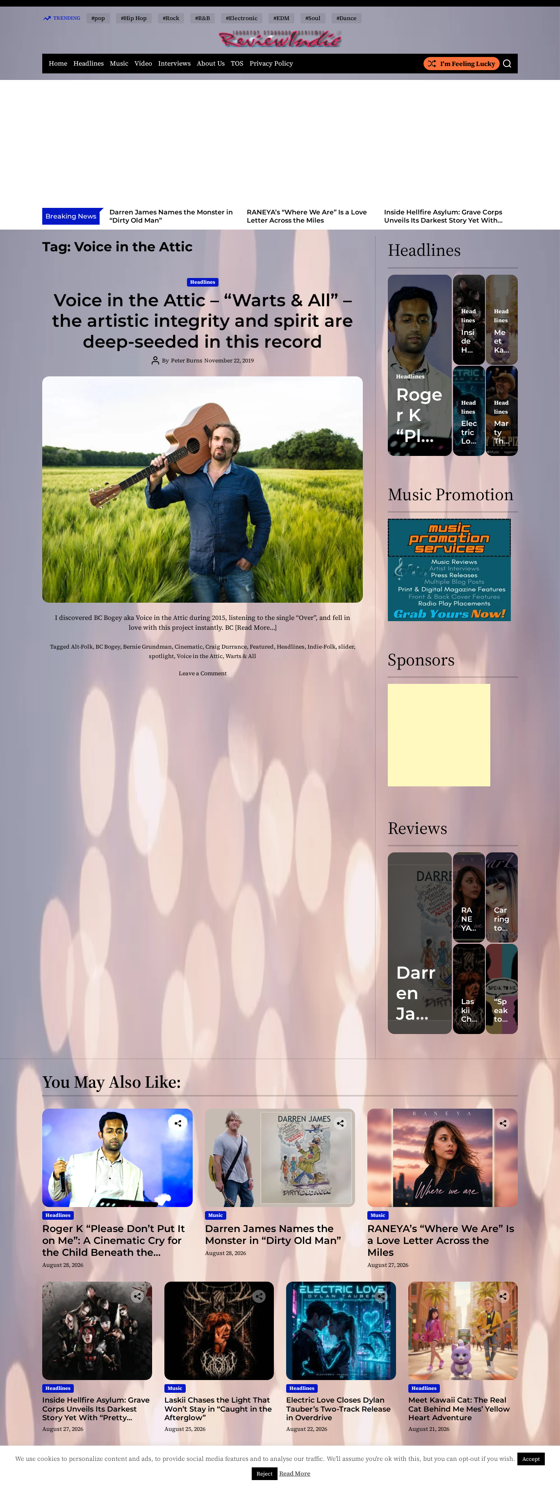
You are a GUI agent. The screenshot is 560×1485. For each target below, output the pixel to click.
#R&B (202, 18)
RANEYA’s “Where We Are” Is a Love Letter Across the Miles (204, 216)
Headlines (88, 63)
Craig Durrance (226, 646)
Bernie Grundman (147, 646)
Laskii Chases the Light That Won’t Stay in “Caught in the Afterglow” (477, 216)
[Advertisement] (280, 146)
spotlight (161, 656)
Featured (262, 646)
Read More (294, 1473)
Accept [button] (531, 1458)
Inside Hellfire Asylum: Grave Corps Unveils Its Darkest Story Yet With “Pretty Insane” (340, 220)
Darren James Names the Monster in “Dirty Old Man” (273, 1234)
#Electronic (241, 18)
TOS (237, 63)
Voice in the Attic (200, 656)
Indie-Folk (321, 646)
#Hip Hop (134, 18)
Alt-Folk (82, 646)
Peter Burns (187, 360)
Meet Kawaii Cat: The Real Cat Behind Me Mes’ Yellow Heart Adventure (459, 1409)
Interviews (174, 63)
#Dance (347, 18)
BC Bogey (108, 646)
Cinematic (189, 646)
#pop (98, 18)
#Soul (313, 18)
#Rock (171, 18)
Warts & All (240, 656)
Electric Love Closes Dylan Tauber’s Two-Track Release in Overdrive (338, 1409)
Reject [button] (265, 1473)
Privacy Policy (271, 63)
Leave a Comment (203, 673)
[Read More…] (256, 627)
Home (58, 63)
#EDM (281, 18)
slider (346, 646)
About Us (211, 63)
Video (143, 63)
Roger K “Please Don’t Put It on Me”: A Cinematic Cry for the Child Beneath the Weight (113, 1246)
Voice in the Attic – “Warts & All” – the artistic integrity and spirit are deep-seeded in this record (202, 320)
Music (119, 63)
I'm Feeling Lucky (467, 63)
